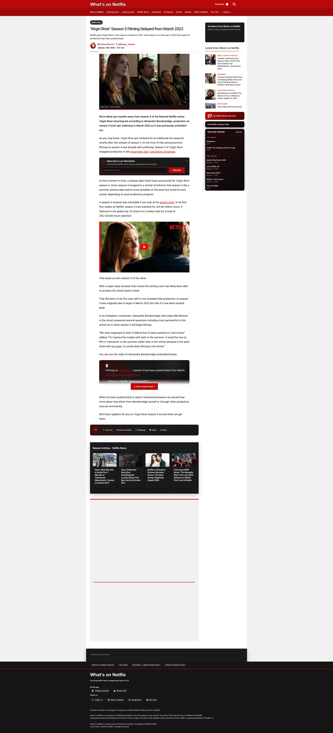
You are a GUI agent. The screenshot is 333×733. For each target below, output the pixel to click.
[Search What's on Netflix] (234, 4)
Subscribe (177, 170)
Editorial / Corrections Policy (146, 665)
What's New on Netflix (226, 90)
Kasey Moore (107, 44)
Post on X (108, 430)
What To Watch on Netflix (227, 56)
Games (188, 12)
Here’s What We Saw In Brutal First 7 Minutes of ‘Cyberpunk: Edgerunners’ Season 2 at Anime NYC (104, 476)
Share (164, 430)
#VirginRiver (125, 370)
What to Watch (201, 12)
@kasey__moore (126, 44)
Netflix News (143, 12)
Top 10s (214, 12)
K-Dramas (168, 12)
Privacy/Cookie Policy (175, 665)
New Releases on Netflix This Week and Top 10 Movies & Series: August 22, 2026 (229, 95)
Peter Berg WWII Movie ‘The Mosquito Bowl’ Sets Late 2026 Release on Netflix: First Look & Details (183, 475)
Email (154, 430)
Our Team (123, 665)
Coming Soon (112, 12)
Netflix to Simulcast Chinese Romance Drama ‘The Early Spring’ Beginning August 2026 (156, 475)
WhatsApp (141, 430)
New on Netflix (96, 12)
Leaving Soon (128, 12)
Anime (179, 12)
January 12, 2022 (159, 381)
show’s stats (167, 202)
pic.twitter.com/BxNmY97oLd (123, 374)
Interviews (156, 12)
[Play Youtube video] (144, 247)
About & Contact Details (103, 665)
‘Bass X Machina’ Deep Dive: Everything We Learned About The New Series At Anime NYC (131, 476)
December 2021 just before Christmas (153, 151)
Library (226, 12)
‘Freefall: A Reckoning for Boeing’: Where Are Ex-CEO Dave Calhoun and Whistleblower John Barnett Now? (229, 63)
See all (239, 132)
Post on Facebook (124, 430)
